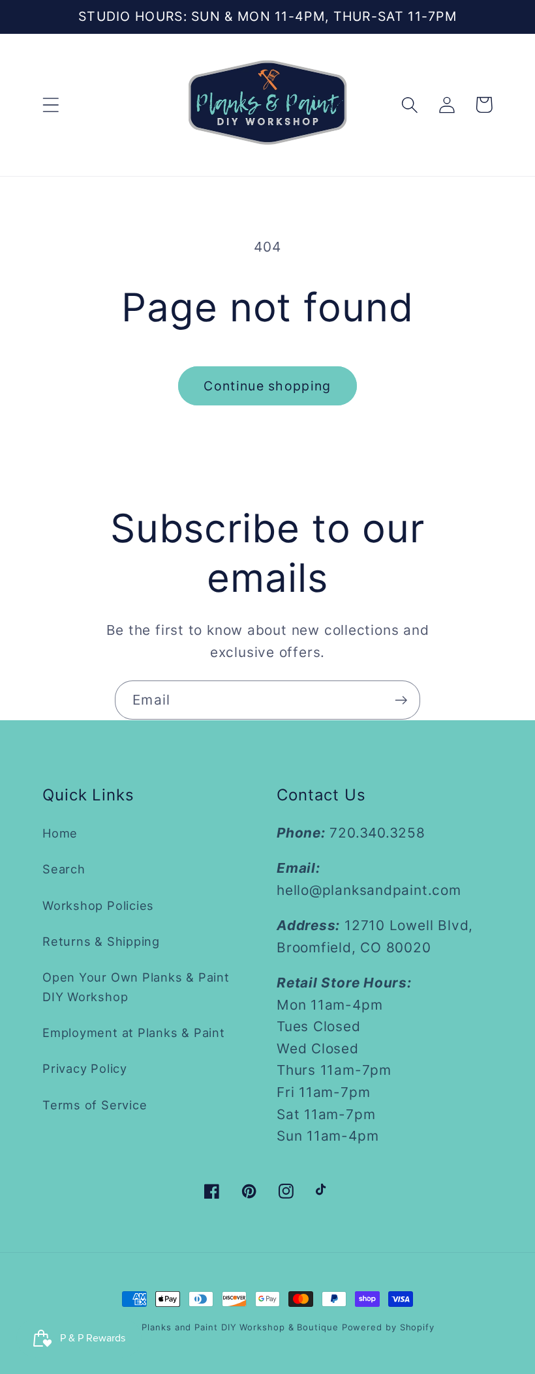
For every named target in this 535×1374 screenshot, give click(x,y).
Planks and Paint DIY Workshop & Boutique (240, 1327)
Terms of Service (94, 1105)
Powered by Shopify (388, 1327)
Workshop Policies (98, 905)
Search (63, 869)
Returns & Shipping (101, 941)
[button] (50, 104)
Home (60, 833)
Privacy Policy (84, 1068)
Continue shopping (267, 386)
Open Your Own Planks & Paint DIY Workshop (136, 986)
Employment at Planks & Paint (133, 1032)
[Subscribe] (401, 700)
